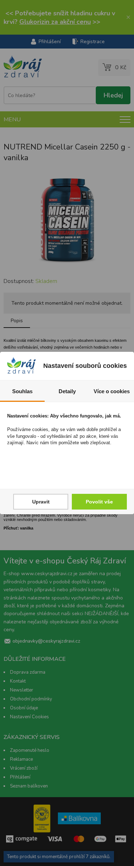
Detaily (67, 391)
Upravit (41, 502)
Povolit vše (99, 502)
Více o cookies (112, 391)
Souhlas (22, 391)
